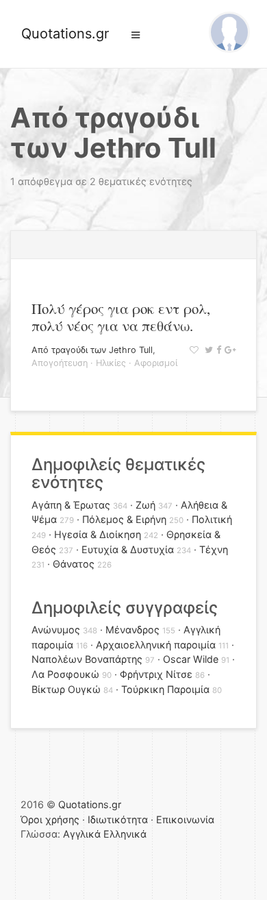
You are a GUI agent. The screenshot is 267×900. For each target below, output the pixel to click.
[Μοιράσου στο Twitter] (207, 350)
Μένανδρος (132, 629)
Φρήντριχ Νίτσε (156, 674)
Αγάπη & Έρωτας (70, 505)
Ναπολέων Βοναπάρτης (86, 659)
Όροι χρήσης (50, 819)
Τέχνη (213, 549)
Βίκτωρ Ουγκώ (66, 689)
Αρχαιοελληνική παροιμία (156, 644)
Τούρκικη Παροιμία (165, 689)
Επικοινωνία (185, 819)
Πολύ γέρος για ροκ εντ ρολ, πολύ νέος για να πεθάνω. (120, 317)
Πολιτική (212, 519)
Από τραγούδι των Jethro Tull (92, 350)
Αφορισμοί (155, 363)
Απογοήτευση (59, 363)
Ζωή (145, 505)
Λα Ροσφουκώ (65, 674)
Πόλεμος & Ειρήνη (124, 519)
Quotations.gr (65, 33)
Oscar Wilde (190, 659)
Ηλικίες (111, 363)
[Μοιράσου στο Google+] (228, 350)
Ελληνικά (125, 834)
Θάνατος (73, 564)
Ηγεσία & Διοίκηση (97, 534)
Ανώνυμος (55, 629)
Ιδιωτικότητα (118, 819)
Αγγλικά (82, 834)
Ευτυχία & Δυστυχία (127, 549)
